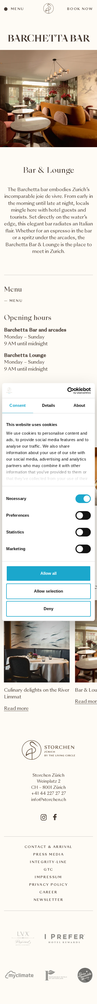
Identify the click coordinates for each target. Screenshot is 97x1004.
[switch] (83, 515)
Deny (48, 608)
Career (48, 892)
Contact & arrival (48, 847)
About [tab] (79, 405)
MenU (16, 301)
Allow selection (48, 591)
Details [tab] (48, 405)
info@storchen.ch (48, 800)
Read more (16, 708)
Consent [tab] (17, 405)
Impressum (48, 877)
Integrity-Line (48, 862)
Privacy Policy (48, 885)
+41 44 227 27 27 (48, 794)
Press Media (48, 854)
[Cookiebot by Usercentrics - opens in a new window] (68, 390)
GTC (48, 869)
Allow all (48, 573)
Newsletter (49, 900)
